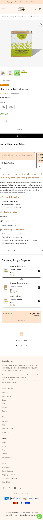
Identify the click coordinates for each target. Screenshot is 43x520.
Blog (3, 450)
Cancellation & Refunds (9, 478)
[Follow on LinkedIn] (20, 488)
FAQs (4, 446)
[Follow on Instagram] (9, 488)
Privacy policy (6, 467)
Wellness (5, 393)
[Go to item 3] (17, 73)
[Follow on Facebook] (3, 488)
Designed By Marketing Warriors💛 (25, 515)
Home (4, 17)
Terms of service (7, 471)
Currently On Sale (14, 17)
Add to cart (21, 129)
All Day (4, 404)
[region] (21, 336)
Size (11, 289)
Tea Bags (5, 421)
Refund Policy (6, 482)
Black (4, 400)
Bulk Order (5, 432)
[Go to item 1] (3, 73)
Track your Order (7, 457)
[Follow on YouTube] (15, 488)
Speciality (5, 411)
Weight (12, 272)
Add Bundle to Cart (21, 321)
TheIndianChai (5, 81)
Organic (5, 407)
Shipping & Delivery (8, 475)
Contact (4, 453)
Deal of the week (7, 428)
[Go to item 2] (10, 73)
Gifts (3, 425)
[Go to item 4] (24, 72)
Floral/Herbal (6, 396)
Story (4, 442)
